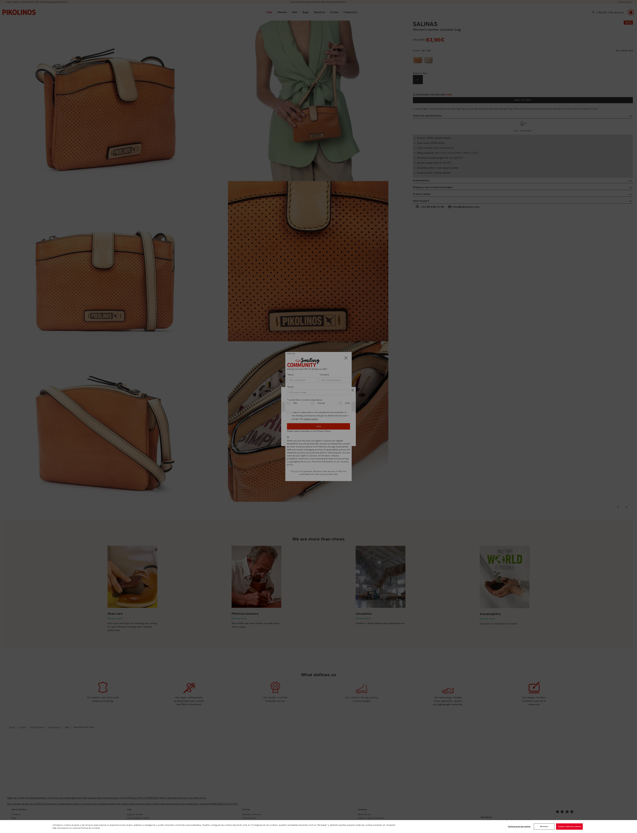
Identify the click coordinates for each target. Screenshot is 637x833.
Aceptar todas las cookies (569, 826)
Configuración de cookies (519, 826)
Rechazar (544, 826)
